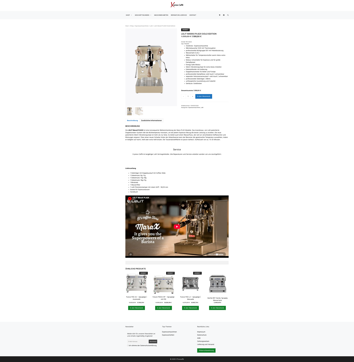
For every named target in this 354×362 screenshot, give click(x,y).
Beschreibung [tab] (132, 120)
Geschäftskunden (142, 15)
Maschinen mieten (161, 15)
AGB (198, 338)
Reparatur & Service (179, 15)
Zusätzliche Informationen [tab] (151, 120)
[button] (228, 15)
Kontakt (193, 15)
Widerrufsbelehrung (206, 350)
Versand (186, 43)
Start (127, 26)
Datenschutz (201, 335)
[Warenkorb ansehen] (219, 15)
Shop (128, 15)
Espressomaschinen (142, 26)
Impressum (201, 332)
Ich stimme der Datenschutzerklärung (143, 345)
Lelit (151, 26)
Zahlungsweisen (203, 341)
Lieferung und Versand (205, 344)
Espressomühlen (168, 335)
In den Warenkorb (203, 96)
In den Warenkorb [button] (136, 308)
